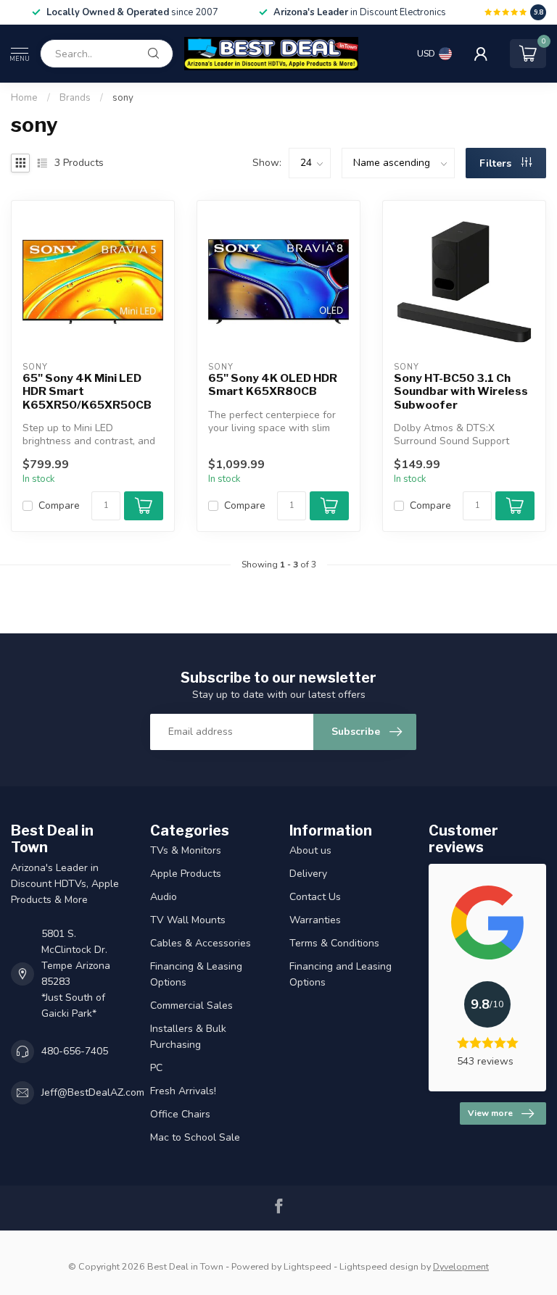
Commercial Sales (191, 1005)
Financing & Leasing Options (196, 974)
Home (24, 97)
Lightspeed (307, 1266)
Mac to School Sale (195, 1137)
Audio (163, 897)
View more (490, 1113)
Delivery (308, 873)
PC (156, 1068)
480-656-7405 (74, 1051)
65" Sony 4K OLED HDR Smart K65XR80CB (272, 385)
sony (122, 97)
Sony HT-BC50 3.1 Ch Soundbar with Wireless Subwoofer (461, 392)
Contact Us (315, 897)
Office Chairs (180, 1114)
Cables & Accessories (200, 943)
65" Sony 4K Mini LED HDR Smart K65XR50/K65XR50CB (87, 392)
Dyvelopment (461, 1266)
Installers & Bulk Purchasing (188, 1037)
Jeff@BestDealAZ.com (92, 1092)
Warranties (315, 920)
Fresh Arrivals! (183, 1091)
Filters (496, 163)
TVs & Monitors (185, 850)
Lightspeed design (378, 1266)
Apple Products (185, 873)
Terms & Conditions (334, 943)
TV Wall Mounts (188, 920)
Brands (75, 97)
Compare (59, 505)
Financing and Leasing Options (340, 974)
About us (310, 850)
